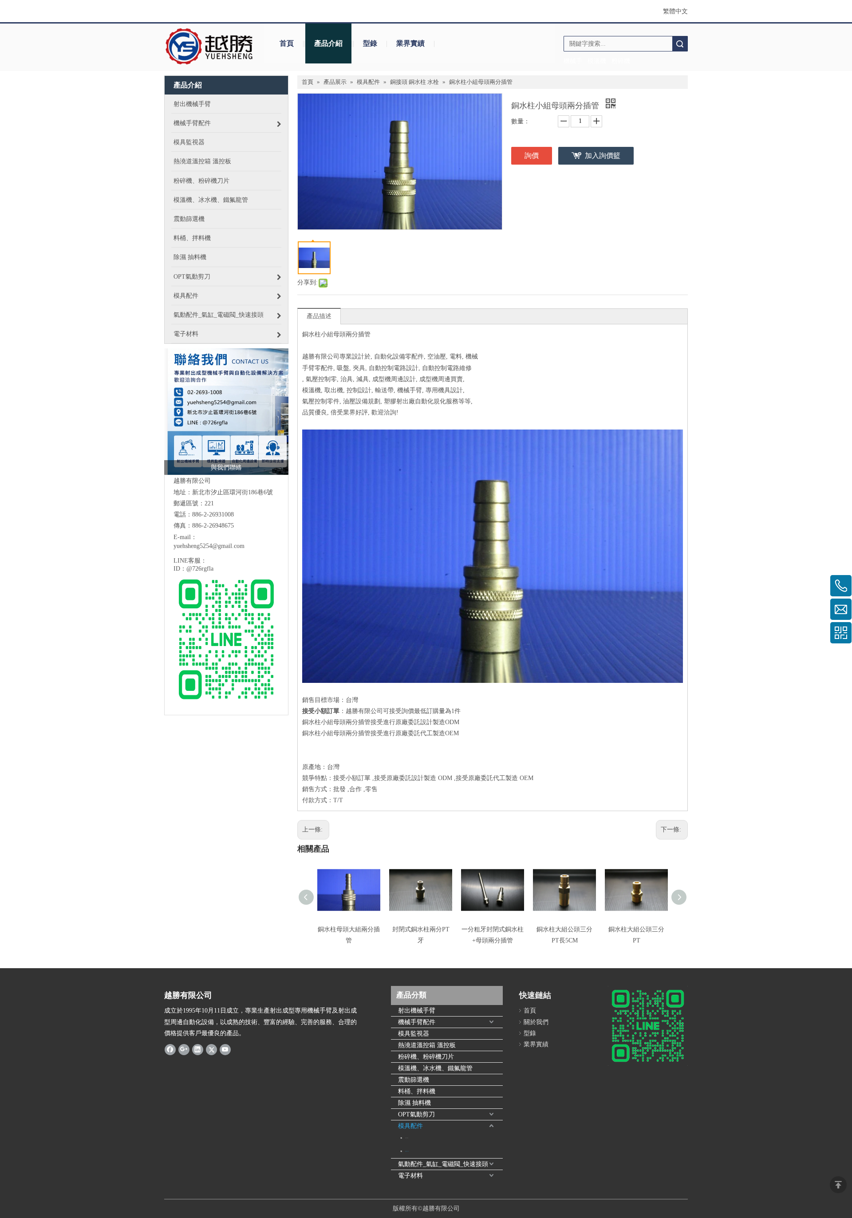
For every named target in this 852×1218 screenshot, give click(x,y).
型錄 (370, 43)
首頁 (287, 43)
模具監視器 (413, 1033)
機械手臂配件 (416, 1022)
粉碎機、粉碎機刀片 (426, 1056)
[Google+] (183, 1049)
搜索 (679, 43)
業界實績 (410, 43)
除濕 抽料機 (414, 1103)
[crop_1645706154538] (209, 46)
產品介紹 (328, 43)
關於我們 (536, 1022)
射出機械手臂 (416, 1010)
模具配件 (410, 1126)
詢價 (532, 155)
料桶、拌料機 (416, 1091)
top (838, 1184)
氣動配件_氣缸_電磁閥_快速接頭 (443, 1164)
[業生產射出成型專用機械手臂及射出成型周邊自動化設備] (226, 411)
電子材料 (410, 1175)
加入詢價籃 (602, 155)
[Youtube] (225, 1049)
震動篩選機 (413, 1079)
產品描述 (319, 316)
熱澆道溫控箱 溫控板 (427, 1045)
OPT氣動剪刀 (416, 1114)
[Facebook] (170, 1049)
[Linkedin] (197, 1049)
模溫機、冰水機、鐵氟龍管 (435, 1068)
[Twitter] (211, 1049)
